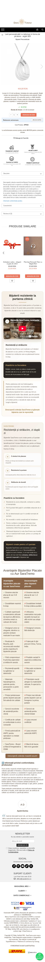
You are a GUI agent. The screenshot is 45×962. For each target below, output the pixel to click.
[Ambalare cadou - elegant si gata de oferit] (12, 245)
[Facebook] (14, 866)
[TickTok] (27, 866)
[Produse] (3, 30)
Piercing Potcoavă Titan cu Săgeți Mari (33, 263)
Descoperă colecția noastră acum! (22, 756)
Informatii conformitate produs (12, 201)
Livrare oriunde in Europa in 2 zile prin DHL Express (17, 954)
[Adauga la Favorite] (12, 281)
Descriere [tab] (6, 173)
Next (41, 66)
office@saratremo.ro (23, 879)
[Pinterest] (18, 866)
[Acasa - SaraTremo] (22, 22)
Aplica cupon (37, 120)
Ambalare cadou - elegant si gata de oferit (12, 263)
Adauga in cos (28, 115)
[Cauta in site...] (42, 29)
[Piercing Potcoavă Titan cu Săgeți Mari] (33, 246)
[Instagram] (31, 866)
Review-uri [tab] (7, 213)
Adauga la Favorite (21, 138)
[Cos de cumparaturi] (37, 29)
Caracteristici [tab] (7, 205)
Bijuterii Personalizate (22, 39)
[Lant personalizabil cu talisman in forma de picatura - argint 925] (22, 64)
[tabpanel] (22, 64)
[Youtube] (22, 866)
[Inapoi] (1, 35)
